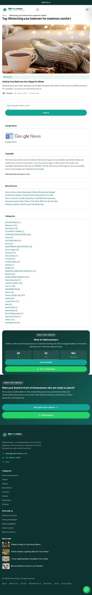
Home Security (11, 280)
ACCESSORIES (11, 222)
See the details (46, 362)
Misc (7, 304)
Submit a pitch (7, 528)
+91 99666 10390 (12, 458)
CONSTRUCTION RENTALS (16, 234)
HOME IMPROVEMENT (14, 277)
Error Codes (10, 250)
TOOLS (8, 320)
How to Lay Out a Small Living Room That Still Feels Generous (30, 198)
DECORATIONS (11, 241)
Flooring (8, 253)
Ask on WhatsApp (47, 369)
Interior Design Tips (13, 295)
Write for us (46, 2)
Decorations (7, 488)
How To (8, 286)
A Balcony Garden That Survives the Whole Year (24, 204)
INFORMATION (11, 289)
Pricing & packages (9, 520)
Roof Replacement (13, 313)
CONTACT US (39, 166)
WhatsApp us (48, 415)
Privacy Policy (66, 584)
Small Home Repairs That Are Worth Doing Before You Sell (29, 195)
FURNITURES (10, 262)
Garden (8, 268)
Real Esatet (9, 307)
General (8, 274)
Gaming (8, 265)
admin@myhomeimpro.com (16, 453)
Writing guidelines (9, 524)
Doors (7, 244)
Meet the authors (9, 532)
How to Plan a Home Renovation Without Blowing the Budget (30, 192)
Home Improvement (10, 475)
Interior (8, 292)
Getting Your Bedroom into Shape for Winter (23, 81)
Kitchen (8, 298)
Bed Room (8, 77)
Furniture (8, 259)
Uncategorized (11, 323)
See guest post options (44, 407)
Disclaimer (48, 584)
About (4, 584)
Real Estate (9, 310)
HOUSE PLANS (11, 283)
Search (46, 113)
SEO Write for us (35, 584)
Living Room (10, 301)
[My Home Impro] (17, 9)
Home (4, 15)
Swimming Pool (11, 317)
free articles (10, 256)
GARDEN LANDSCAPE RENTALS (18, 271)
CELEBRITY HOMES (13, 231)
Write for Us (13, 584)
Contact (23, 584)
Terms (56, 584)
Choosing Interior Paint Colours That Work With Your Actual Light (31, 201)
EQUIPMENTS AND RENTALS (17, 247)
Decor (7, 237)
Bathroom (9, 225)
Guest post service (9, 515)
